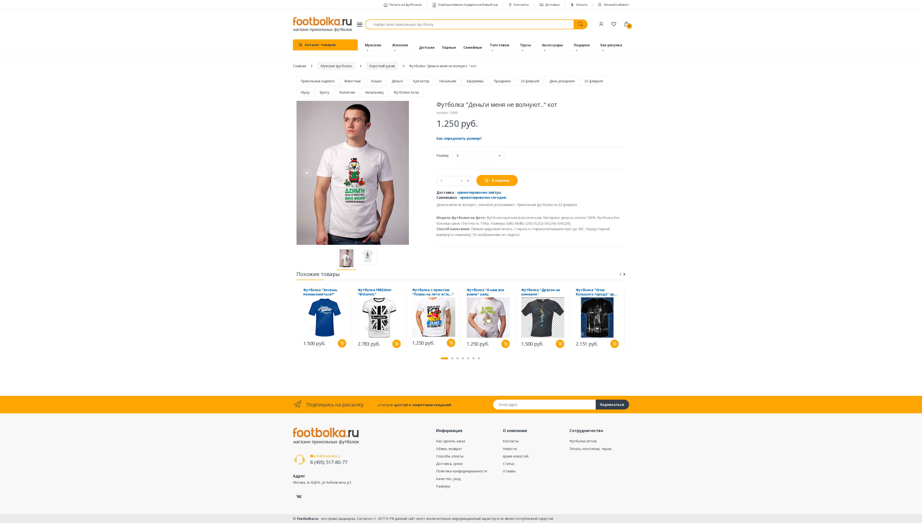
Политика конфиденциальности (461, 471)
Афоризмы (475, 81)
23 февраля (530, 81)
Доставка (552, 4)
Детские (427, 47)
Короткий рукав (382, 66)
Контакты (521, 4)
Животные (352, 81)
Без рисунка (611, 45)
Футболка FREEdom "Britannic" (374, 292)
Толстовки (499, 45)
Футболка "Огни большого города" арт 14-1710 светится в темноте (596, 292)
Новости (510, 448)
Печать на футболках (405, 4)
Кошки (376, 81)
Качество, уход (448, 478)
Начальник (447, 81)
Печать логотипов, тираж (591, 448)
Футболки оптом (583, 441)
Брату (324, 92)
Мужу (305, 92)
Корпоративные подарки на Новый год (467, 4)
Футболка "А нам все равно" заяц (485, 292)
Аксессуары (552, 45)
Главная (299, 66)
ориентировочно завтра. (479, 192)
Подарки (582, 45)
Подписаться (612, 404)
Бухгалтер (421, 81)
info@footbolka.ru (326, 456)
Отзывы (509, 471)
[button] (478, 155)
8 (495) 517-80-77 (328, 462)
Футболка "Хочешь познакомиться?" (320, 292)
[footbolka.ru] (322, 24)
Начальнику (374, 92)
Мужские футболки (336, 66)
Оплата (581, 4)
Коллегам (347, 92)
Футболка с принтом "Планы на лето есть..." (433, 292)
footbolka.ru (307, 518)
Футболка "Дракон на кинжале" (540, 292)
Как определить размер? (459, 138)
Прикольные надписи (317, 81)
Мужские (373, 45)
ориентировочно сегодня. (483, 197)
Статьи (508, 463)
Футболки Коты (406, 92)
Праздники (502, 81)
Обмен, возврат (449, 448)
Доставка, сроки (449, 463)
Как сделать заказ (450, 441)
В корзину (500, 180)
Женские (400, 45)
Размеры (443, 486)
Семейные (472, 47)
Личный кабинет (616, 4)
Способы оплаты (449, 456)
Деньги (397, 81)
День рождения (561, 81)
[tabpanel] (324, 319)
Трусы (525, 45)
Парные (449, 47)
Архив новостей (515, 456)
